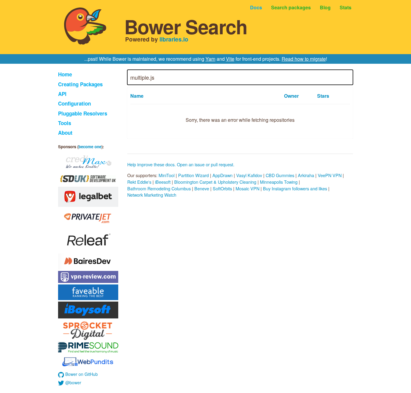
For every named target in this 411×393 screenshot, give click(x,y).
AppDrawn (222, 175)
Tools (64, 123)
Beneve (201, 188)
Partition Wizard (193, 175)
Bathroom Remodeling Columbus (159, 188)
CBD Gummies (280, 175)
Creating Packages (80, 84)
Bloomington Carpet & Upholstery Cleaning (215, 182)
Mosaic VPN (247, 188)
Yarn (210, 58)
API (62, 93)
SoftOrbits (222, 188)
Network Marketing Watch (151, 195)
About (65, 132)
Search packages (291, 7)
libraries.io (173, 39)
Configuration (74, 103)
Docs (256, 7)
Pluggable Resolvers (82, 113)
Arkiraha (306, 175)
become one (90, 146)
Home (65, 74)
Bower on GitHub (81, 374)
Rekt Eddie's (139, 182)
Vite (230, 58)
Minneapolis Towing (279, 182)
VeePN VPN (329, 175)
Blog (325, 7)
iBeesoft (163, 182)
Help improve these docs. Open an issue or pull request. (180, 164)
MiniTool (167, 175)
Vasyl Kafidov (249, 175)
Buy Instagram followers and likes (295, 188)
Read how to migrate (304, 58)
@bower (72, 382)
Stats (345, 7)
